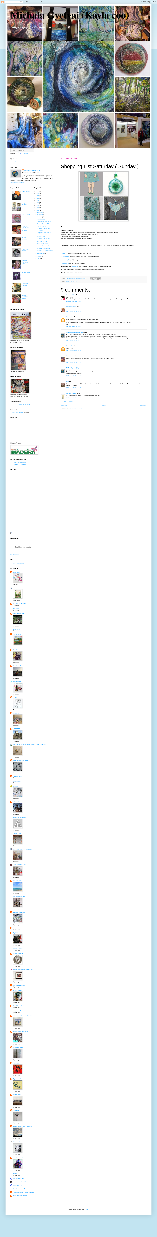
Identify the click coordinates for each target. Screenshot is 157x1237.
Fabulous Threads (18, 1142)
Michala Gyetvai (16, 162)
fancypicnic (75, 266)
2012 (37, 200)
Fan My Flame (17, 634)
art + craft (16, 801)
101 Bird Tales (17, 880)
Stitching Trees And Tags (25, 262)
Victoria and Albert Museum (21, 1182)
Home (104, 405)
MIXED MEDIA (17, 729)
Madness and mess (19, 912)
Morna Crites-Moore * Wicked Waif (23, 969)
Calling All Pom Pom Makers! (24, 296)
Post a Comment (68, 401)
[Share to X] (95, 278)
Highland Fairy (17, 776)
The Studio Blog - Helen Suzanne (23, 849)
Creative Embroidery (20, 462)
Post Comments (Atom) (75, 408)
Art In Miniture (41, 219)
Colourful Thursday (42, 241)
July (38, 258)
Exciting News (26, 272)
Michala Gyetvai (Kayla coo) (69, 15)
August (39, 256)
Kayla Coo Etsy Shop (18, 563)
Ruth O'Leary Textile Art (20, 1006)
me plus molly (17, 1011)
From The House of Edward (21, 650)
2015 (37, 193)
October (39, 217)
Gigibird (15, 933)
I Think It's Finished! (25, 284)
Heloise (15, 1173)
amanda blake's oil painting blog (22, 1015)
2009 (37, 207)
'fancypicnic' (70, 294)
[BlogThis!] (93, 278)
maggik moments (18, 1157)
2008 (37, 210)
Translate (25, 153)
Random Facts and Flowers (44, 224)
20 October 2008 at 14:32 (73, 387)
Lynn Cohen (69, 356)
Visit (14, 554)
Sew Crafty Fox (17, 1185)
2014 (37, 195)
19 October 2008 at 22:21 (73, 376)
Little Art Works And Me (43, 246)
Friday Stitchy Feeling (26, 249)
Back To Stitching (24, 238)
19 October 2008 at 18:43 (73, 311)
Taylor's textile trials (19, 1079)
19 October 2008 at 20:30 (73, 350)
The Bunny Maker (71, 393)
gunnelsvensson (71, 306)
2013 (37, 198)
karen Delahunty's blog (20, 1195)
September (40, 253)
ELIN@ (15, 697)
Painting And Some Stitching (45, 250)
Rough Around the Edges (20, 760)
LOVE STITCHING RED (19, 865)
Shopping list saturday (71, 281)
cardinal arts (17, 1094)
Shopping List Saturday (43, 238)
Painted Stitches (41, 226)
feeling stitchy (17, 681)
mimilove (16, 786)
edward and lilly (18, 990)
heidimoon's (65, 263)
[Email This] (91, 278)
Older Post (143, 405)
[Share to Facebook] (98, 278)
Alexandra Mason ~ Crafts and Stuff (23, 1192)
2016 (37, 191)
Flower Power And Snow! (44, 221)
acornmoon (16, 587)
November (40, 214)
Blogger (86, 1209)
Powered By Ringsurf (20, 464)
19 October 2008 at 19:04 (73, 326)
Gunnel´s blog (17, 833)
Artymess (16, 1063)
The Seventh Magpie (19, 896)
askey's (64, 253)
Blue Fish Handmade (19, 1188)
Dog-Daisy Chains (18, 665)
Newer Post (64, 405)
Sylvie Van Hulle (18, 1047)
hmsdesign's (65, 260)
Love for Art (16, 1110)
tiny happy (16, 608)
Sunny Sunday (41, 236)
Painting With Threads (43, 243)
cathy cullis (16, 629)
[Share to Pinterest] (100, 278)
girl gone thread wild (19, 948)
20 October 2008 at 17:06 (73, 398)
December (40, 212)
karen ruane (16, 572)
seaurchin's (65, 256)
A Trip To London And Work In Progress (25, 228)
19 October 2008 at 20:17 (73, 340)
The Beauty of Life (18, 1178)
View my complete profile (17, 182)
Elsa (67, 381)
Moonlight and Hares (19, 613)
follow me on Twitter (24, 404)
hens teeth (69, 317)
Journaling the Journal (19, 817)
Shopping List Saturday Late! (26, 204)
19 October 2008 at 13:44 (73, 301)
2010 (37, 205)
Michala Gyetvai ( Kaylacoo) (17, 412)
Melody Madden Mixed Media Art (22, 1126)
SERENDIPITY (17, 928)
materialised (16, 781)
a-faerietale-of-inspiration (20, 1031)
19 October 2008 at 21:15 (73, 362)
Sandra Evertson (18, 953)
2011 (37, 203)
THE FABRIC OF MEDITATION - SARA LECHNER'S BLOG (29, 744)
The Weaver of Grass (19, 603)
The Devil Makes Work (19, 985)
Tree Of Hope (26, 214)
